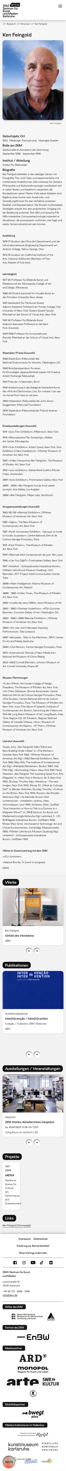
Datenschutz (40, 1238)
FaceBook (15, 1262)
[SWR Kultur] (51, 1382)
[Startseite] (14, 10)
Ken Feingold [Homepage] (17, 1225)
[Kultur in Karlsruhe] (33, 1393)
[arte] (23, 1381)
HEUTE (9, 1462)
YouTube (33, 1262)
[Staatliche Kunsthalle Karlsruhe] (50, 1447)
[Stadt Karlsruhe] (51, 1316)
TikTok (42, 1262)
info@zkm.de (10, 1295)
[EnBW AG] (33, 1337)
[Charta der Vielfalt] (24, 1461)
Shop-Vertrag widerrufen (33, 1252)
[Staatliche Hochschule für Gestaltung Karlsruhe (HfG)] (33, 1435)
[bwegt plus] (33, 1414)
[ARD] (33, 1358)
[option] (33, 916)
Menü (60, 6)
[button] (33, 80)
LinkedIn (51, 1262)
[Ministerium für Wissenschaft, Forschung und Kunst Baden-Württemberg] (27, 1316)
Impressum (24, 1238)
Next (37, 951)
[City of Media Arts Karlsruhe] (47, 1461)
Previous (29, 951)
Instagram (24, 1262)
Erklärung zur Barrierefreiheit (33, 1245)
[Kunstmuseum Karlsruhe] (23, 1447)
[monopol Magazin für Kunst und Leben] (33, 1369)
